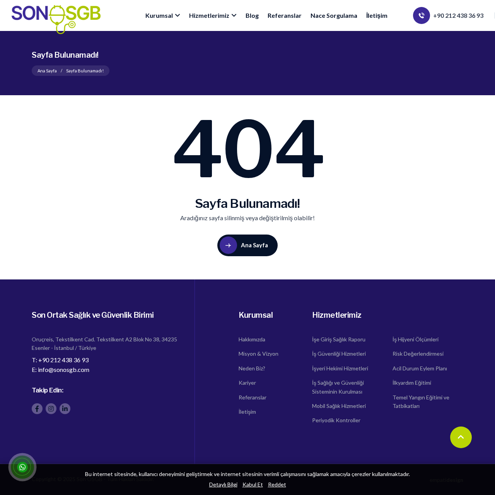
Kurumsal (159, 15)
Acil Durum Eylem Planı (420, 368)
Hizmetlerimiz (209, 15)
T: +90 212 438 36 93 (60, 359)
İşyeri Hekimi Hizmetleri (340, 368)
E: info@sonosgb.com (60, 369)
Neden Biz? (252, 368)
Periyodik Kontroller (336, 420)
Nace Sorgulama (334, 15)
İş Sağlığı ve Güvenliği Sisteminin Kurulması (338, 386)
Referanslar (285, 15)
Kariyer (247, 382)
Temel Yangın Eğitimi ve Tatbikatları (421, 401)
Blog (252, 15)
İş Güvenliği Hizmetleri (339, 353)
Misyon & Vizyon (258, 353)
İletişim (376, 15)
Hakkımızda (252, 339)
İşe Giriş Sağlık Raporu (338, 339)
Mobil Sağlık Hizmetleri (339, 406)
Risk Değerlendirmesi (418, 353)
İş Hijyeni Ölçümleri (416, 339)
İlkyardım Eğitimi (412, 382)
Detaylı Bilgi (223, 484)
